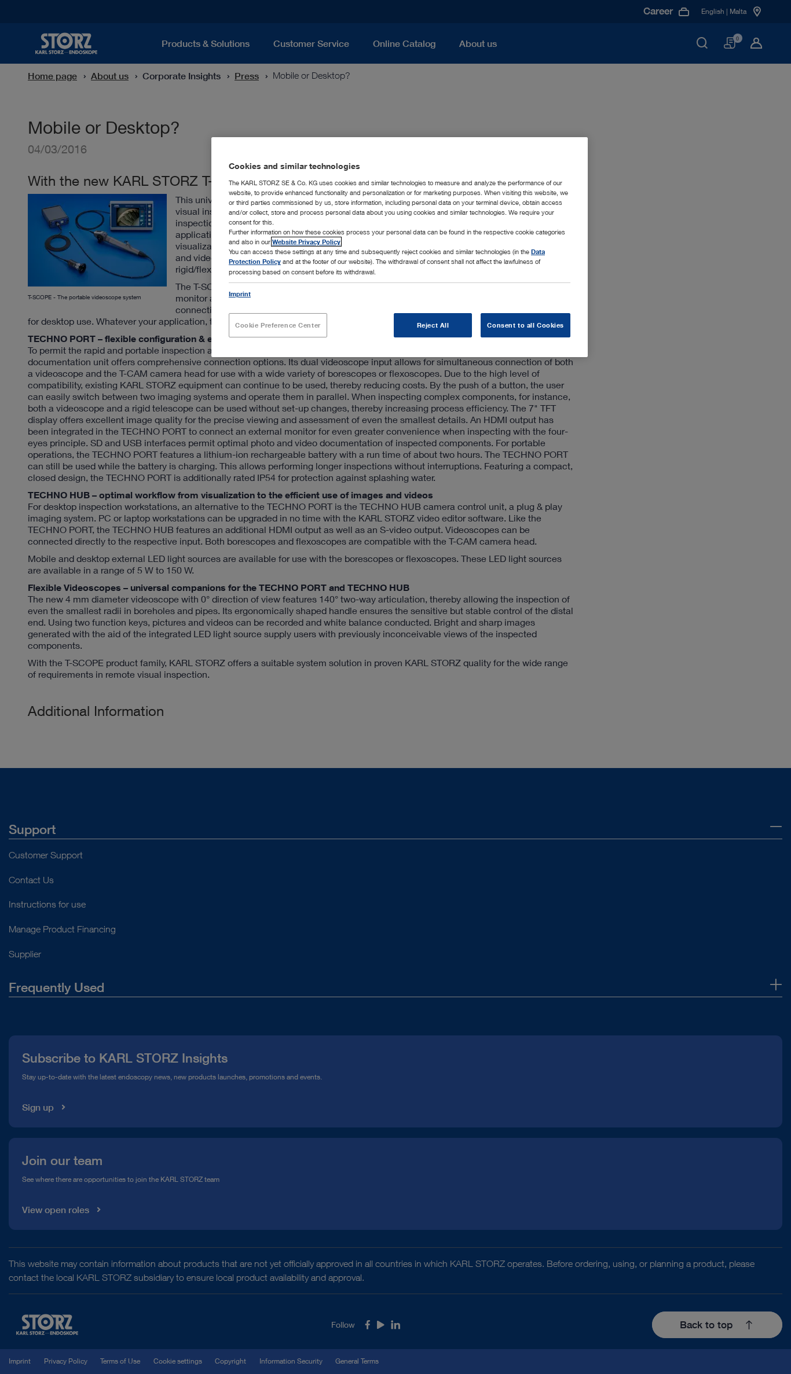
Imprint (240, 293)
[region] (399, 247)
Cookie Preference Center (278, 325)
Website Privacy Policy (306, 241)
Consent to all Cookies (525, 325)
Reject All (433, 325)
